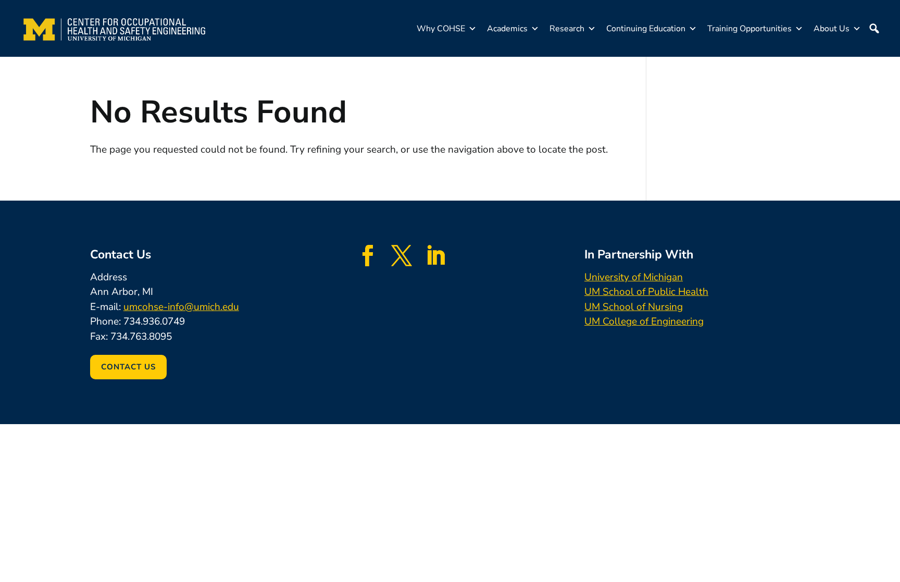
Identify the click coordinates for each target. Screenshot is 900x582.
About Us (831, 28)
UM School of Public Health (646, 292)
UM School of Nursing (633, 307)
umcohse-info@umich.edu (181, 307)
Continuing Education (645, 28)
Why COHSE (441, 28)
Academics (507, 28)
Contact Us (128, 367)
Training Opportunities (749, 28)
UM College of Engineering (644, 321)
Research (566, 28)
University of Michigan (633, 277)
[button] (874, 28)
